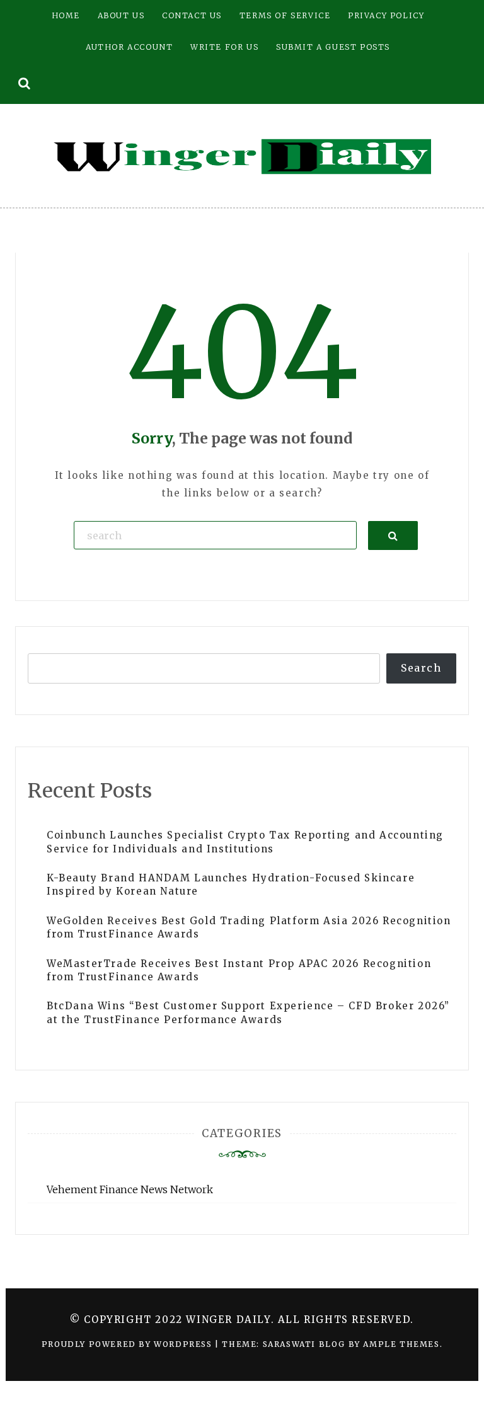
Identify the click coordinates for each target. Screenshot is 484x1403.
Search (421, 667)
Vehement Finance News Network (130, 1189)
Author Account (129, 47)
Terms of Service (285, 15)
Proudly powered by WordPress (128, 1344)
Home (66, 15)
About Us (121, 15)
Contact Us (192, 15)
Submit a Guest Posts (333, 47)
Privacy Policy (386, 15)
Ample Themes (401, 1344)
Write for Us (224, 47)
